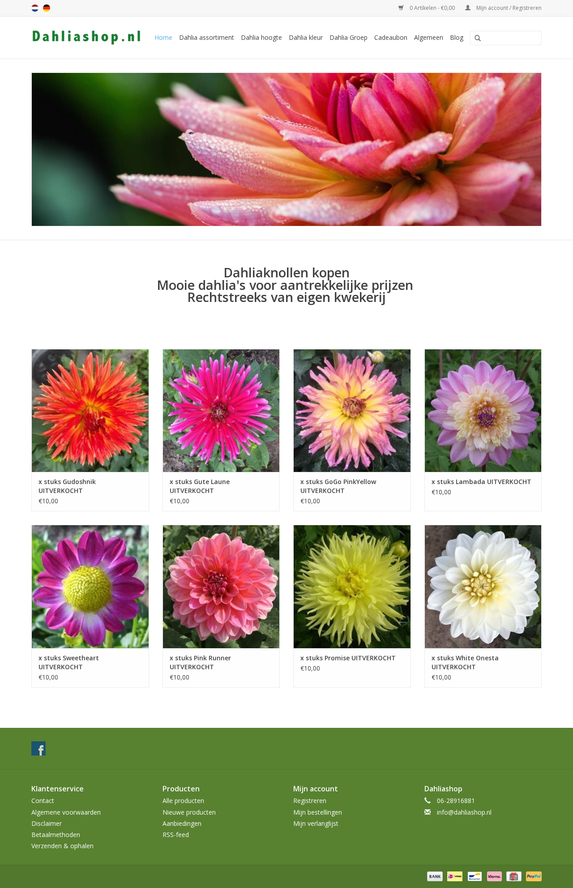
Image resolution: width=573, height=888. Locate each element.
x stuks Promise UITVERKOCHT (348, 658)
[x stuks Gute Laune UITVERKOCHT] (221, 410)
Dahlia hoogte (261, 37)
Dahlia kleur (306, 37)
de (46, 8)
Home (163, 37)
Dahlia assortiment (206, 37)
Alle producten (183, 800)
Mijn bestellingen (317, 812)
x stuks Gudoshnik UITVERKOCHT (67, 486)
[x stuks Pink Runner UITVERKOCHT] (221, 586)
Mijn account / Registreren (508, 8)
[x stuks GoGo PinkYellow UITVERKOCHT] (352, 410)
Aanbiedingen (181, 823)
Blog (456, 37)
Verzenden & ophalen (62, 845)
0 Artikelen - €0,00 (432, 8)
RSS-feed (175, 834)
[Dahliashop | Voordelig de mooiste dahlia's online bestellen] (87, 37)
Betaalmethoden (55, 834)
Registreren (309, 800)
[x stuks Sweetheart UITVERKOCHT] (90, 586)
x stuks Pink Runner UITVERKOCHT (200, 662)
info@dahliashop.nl (464, 812)
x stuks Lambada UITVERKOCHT (481, 481)
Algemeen (428, 37)
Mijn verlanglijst (315, 823)
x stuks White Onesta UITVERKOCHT (465, 662)
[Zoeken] (474, 38)
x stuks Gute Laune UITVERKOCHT (200, 486)
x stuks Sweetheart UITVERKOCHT (68, 662)
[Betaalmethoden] (434, 876)
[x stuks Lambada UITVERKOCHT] (483, 410)
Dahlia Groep (348, 37)
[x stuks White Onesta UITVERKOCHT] (483, 586)
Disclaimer (46, 823)
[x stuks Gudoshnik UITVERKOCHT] (90, 410)
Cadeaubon (390, 37)
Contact (42, 800)
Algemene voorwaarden (66, 812)
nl (34, 8)
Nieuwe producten (189, 812)
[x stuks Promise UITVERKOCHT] (352, 586)
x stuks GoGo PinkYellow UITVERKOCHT (338, 486)
